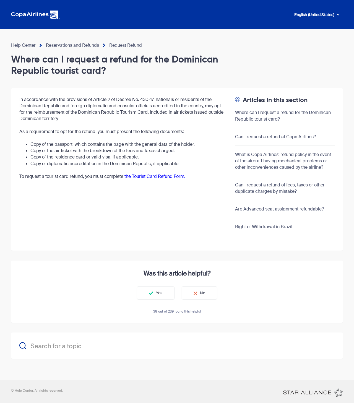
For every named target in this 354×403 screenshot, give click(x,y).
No (202, 292)
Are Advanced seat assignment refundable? (279, 209)
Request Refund (125, 45)
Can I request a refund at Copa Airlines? (275, 137)
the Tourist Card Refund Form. (154, 176)
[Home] (313, 392)
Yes (159, 292)
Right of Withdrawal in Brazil (263, 227)
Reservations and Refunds (72, 45)
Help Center (23, 45)
